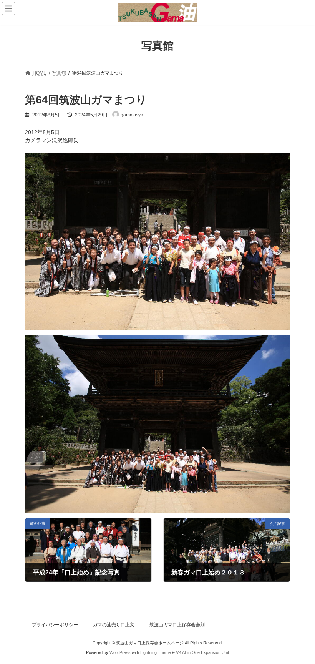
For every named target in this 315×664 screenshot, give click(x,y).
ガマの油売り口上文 (113, 624)
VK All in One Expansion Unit (202, 652)
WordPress (120, 652)
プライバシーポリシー (55, 624)
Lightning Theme (155, 652)
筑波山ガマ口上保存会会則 (177, 624)
